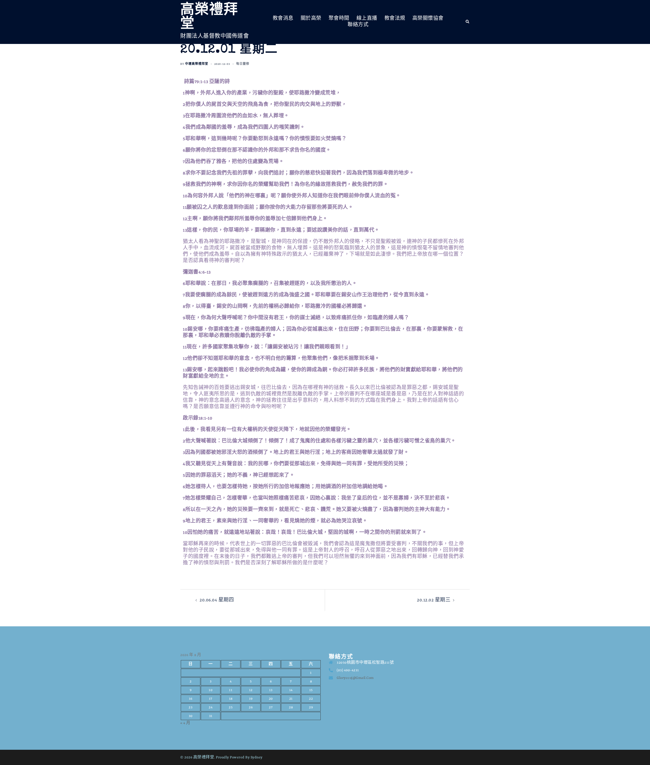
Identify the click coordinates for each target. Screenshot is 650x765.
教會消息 (283, 18)
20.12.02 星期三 (433, 600)
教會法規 (394, 18)
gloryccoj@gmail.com (355, 678)
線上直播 (366, 18)
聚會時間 (339, 18)
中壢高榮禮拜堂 (196, 64)
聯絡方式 (358, 24)
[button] (468, 22)
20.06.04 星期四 (217, 600)
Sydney (257, 757)
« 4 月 (185, 723)
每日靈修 (242, 64)
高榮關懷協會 (428, 18)
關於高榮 (311, 18)
